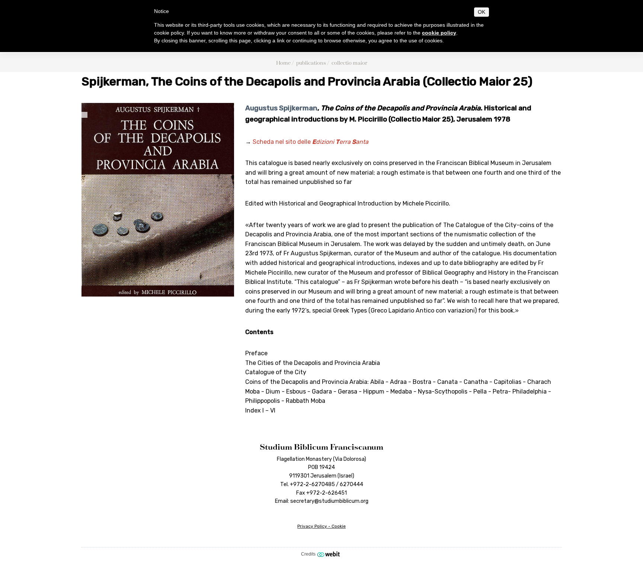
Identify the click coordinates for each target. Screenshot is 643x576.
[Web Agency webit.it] (329, 554)
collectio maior (349, 63)
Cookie (339, 526)
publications (311, 63)
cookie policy (439, 33)
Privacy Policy (312, 526)
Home (283, 63)
